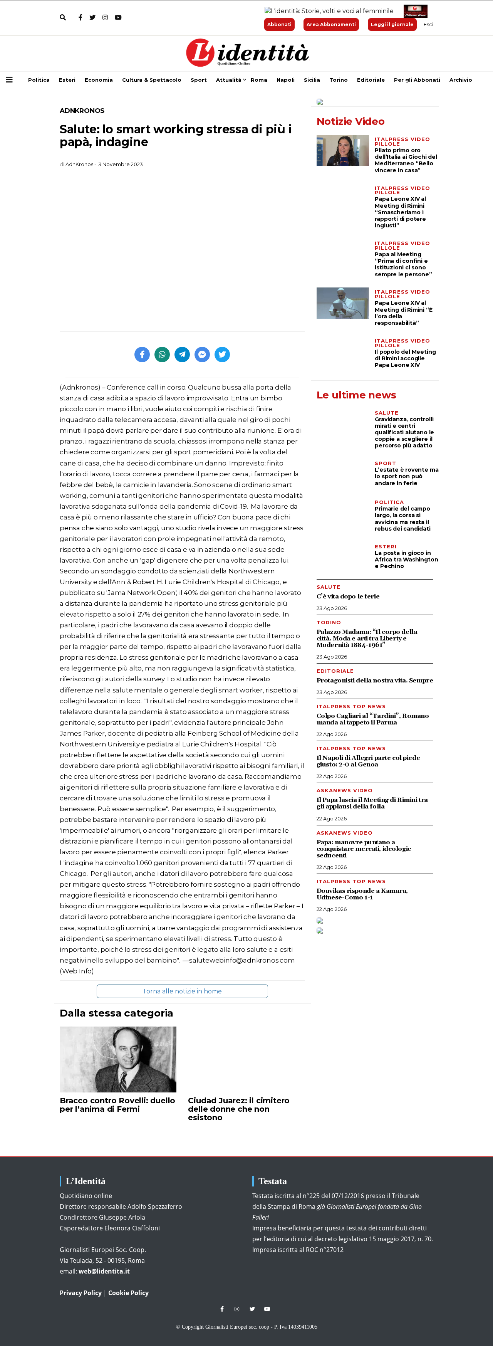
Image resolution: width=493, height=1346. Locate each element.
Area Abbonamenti (331, 24)
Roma (259, 80)
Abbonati (279, 24)
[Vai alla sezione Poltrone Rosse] (414, 11)
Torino (338, 80)
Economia (99, 80)
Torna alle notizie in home (182, 991)
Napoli (286, 80)
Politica (39, 80)
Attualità (228, 80)
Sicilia (312, 80)
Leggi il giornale (392, 24)
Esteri (67, 80)
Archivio (460, 80)
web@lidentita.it (104, 1271)
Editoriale (371, 80)
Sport (199, 80)
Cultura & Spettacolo (151, 80)
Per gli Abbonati (417, 80)
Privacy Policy (81, 1293)
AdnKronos (82, 110)
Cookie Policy (128, 1293)
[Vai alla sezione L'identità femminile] (326, 11)
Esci (428, 24)
